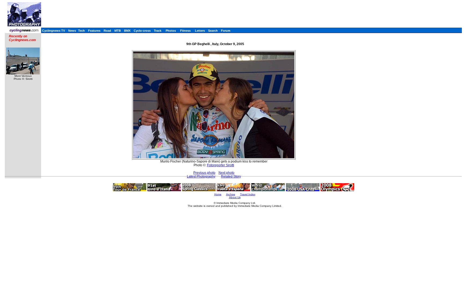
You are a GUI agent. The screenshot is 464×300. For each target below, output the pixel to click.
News (72, 30)
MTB (117, 30)
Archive (230, 194)
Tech (81, 30)
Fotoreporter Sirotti (220, 165)
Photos (171, 30)
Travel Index (247, 194)
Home (218, 194)
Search (213, 30)
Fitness (185, 30)
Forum (225, 30)
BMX (127, 30)
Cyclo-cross (142, 30)
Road (107, 30)
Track (157, 30)
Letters (200, 30)
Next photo (226, 173)
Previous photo (204, 173)
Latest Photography (201, 176)
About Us (235, 197)
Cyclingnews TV (53, 30)
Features (94, 30)
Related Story (231, 176)
